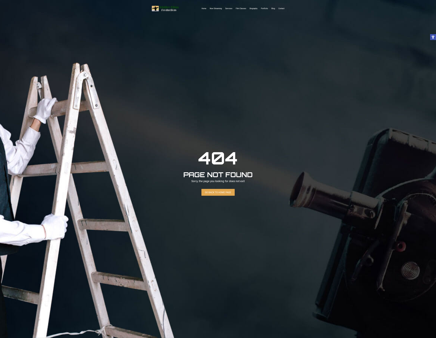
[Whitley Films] (165, 8)
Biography (254, 8)
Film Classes (241, 8)
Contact (281, 8)
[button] (433, 37)
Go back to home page (218, 192)
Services (228, 8)
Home (204, 8)
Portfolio (264, 8)
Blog (273, 8)
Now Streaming (216, 8)
